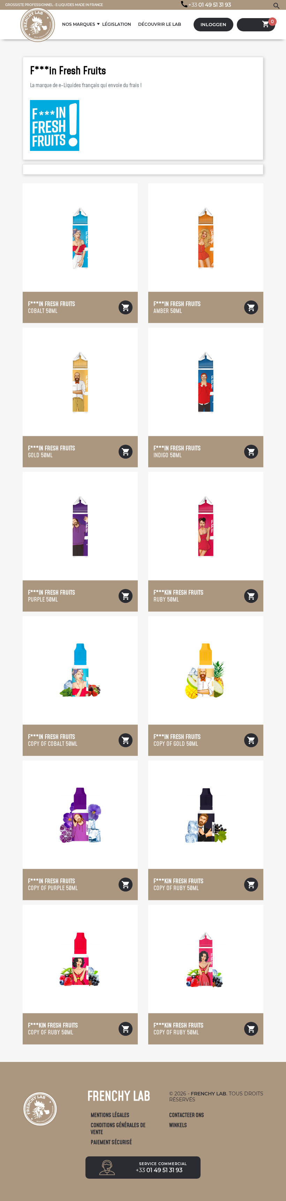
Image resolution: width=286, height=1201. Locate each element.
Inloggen (213, 24)
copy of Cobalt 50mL (52, 740)
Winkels (178, 1125)
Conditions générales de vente (118, 1128)
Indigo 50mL (177, 452)
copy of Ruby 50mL (178, 885)
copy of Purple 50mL (53, 885)
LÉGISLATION (116, 24)
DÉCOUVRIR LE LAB (159, 24)
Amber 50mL (177, 307)
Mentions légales (110, 1115)
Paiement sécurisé (111, 1142)
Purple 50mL (51, 596)
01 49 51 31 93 (209, 5)
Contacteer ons (186, 1115)
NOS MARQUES (78, 24)
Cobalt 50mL (51, 307)
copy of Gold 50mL (177, 740)
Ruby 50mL (178, 596)
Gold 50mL (51, 452)
